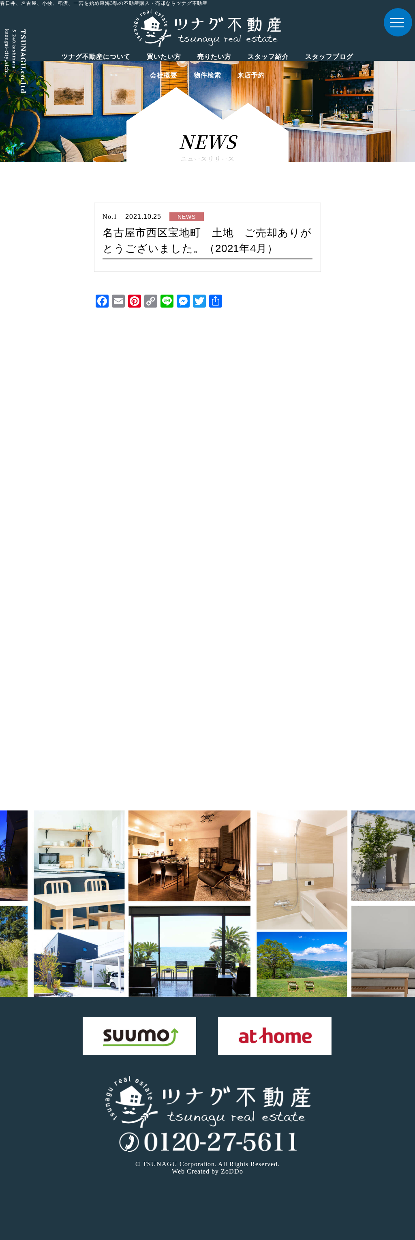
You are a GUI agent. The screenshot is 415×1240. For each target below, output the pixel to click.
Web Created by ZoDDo (207, 1171)
